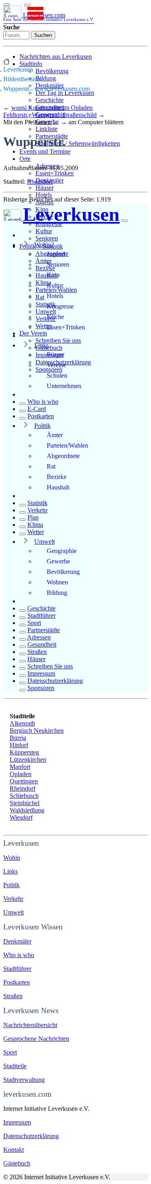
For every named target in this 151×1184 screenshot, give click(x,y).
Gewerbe (58, 561)
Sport (34, 622)
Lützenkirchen (28, 759)
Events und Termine (44, 151)
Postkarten (40, 416)
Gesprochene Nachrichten (36, 1038)
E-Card (36, 408)
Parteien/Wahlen (67, 445)
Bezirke (56, 476)
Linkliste (46, 128)
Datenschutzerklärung (55, 680)
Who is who (42, 401)
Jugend (44, 202)
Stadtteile (15, 1066)
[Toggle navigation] (6, 4)
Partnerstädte (43, 630)
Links (41, 345)
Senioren (46, 238)
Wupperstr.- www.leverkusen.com (46, 88)
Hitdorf (19, 745)
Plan (33, 517)
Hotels (43, 194)
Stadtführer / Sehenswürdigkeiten (77, 143)
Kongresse (60, 306)
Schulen (57, 375)
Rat (51, 466)
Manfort (20, 766)
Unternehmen (64, 385)
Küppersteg (24, 752)
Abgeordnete (63, 455)
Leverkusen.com (48, 17)
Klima (35, 524)
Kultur (43, 231)
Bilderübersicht (22, 79)
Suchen (43, 35)
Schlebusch (24, 795)
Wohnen (57, 582)
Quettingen (24, 781)
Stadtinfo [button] (30, 63)
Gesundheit (41, 644)
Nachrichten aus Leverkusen (55, 56)
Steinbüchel (24, 803)
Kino (53, 274)
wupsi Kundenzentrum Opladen (52, 107)
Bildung (45, 78)
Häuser (44, 187)
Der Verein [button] (33, 333)
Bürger (55, 354)
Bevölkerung (51, 71)
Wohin (11, 857)
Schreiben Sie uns (58, 340)
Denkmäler (17, 941)
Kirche (55, 316)
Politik (42, 425)
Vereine (56, 365)
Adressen (39, 637)
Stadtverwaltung (24, 1079)
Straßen (37, 651)
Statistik (37, 503)
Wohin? (44, 244)
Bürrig (18, 737)
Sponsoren (40, 687)
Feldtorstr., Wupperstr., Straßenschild (50, 114)
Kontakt (13, 1149)
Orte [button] (25, 158)
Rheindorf (40, 181)
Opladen (20, 774)
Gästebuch (48, 347)
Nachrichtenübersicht (30, 1025)
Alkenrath (22, 723)
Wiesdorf (21, 817)
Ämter (55, 435)
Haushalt (58, 487)
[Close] (124, 221)
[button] (27, 5)
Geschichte (49, 100)
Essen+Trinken (54, 173)
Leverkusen (18, 69)
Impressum (41, 673)
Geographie (62, 550)
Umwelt (44, 541)
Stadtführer (41, 615)
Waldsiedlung (27, 810)
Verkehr (37, 510)
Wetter (35, 531)
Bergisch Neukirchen (37, 730)
